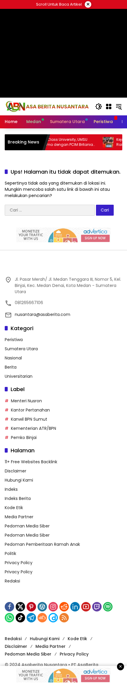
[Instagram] (53, 606)
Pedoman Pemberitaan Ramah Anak (42, 544)
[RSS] (64, 617)
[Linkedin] (75, 606)
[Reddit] (64, 606)
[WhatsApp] (9, 617)
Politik (10, 553)
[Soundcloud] (42, 617)
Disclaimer (15, 471)
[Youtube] (86, 606)
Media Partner (19, 517)
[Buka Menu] (108, 106)
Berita (11, 367)
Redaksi (12, 581)
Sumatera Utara (21, 349)
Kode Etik (14, 508)
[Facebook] (9, 606)
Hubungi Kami (19, 480)
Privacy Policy (18, 563)
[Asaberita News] (47, 106)
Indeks (11, 489)
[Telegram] (31, 617)
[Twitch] (97, 606)
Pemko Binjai (24, 437)
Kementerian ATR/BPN (33, 428)
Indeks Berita (18, 498)
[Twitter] (20, 606)
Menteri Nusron (26, 401)
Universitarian (18, 376)
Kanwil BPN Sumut (29, 419)
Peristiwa (14, 340)
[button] (98, 106)
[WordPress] (42, 606)
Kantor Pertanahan (30, 410)
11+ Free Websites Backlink (31, 462)
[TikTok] (20, 617)
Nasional (13, 358)
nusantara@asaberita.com (42, 314)
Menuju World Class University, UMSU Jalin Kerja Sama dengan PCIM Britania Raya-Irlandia (50, 142)
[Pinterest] (31, 606)
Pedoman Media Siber (27, 526)
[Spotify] (108, 606)
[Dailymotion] (53, 617)
